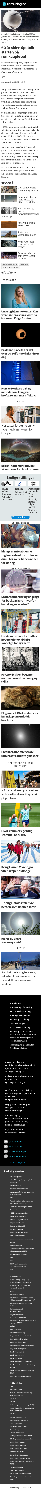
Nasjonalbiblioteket (17, 1294)
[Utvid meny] (38, 4)
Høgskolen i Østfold (17, 1226)
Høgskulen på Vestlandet (19, 1232)
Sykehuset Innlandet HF (18, 1427)
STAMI (12, 1414)
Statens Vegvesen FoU (18, 1417)
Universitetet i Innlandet (19, 1448)
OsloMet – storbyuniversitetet (21, 1376)
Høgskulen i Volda (16, 1229)
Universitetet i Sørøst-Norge (20, 1458)
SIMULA (13, 1398)
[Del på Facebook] (3, 272)
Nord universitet (15, 1329)
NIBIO (12, 1261)
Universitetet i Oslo (17, 1452)
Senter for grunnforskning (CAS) (22, 1405)
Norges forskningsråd (18, 1342)
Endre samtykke (17, 1162)
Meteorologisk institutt (18, 1254)
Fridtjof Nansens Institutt (19, 1213)
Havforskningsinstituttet (19, 1219)
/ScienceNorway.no (17, 1156)
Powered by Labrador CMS (20, 1488)
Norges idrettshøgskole (18, 1349)
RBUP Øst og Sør (16, 1389)
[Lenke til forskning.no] (17, 3)
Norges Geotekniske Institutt (20, 1336)
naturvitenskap (10, 264)
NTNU (12, 1291)
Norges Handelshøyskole (19, 1339)
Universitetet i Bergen (18, 1445)
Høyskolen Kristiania (17, 1236)
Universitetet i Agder (17, 1442)
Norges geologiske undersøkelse (22, 1345)
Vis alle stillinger (21, 517)
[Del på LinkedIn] (11, 272)
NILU (11, 1270)
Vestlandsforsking (16, 1467)
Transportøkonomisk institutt (21, 1435)
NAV (11, 1257)
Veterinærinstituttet (17, 1470)
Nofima (12, 1326)
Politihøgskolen (16, 1383)
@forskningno (16, 1141)
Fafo (11, 1198)
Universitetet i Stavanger (19, 1455)
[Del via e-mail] (14, 272)
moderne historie (11, 267)
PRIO (11, 1386)
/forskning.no (15, 1146)
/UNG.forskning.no (17, 1151)
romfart (24, 264)
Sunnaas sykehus (16, 1423)
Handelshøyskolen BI (18, 1216)
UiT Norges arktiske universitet (21, 1439)
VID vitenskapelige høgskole (20, 1473)
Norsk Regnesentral (17, 1355)
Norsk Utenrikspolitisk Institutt (21, 1361)
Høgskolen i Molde (17, 1223)
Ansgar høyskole (16, 1177)
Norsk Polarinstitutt (17, 1352)
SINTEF (12, 1402)
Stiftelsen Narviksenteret (19, 1420)
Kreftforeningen (16, 1245)
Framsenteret (15, 1210)
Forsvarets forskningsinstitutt (21, 1207)
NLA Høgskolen (15, 1276)
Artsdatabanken (15, 1185)
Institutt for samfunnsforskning (21, 1239)
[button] (3, 484)
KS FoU (12, 1242)
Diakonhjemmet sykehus (19, 1189)
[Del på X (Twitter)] (7, 272)
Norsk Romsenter (16, 1358)
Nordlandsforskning (17, 1333)
